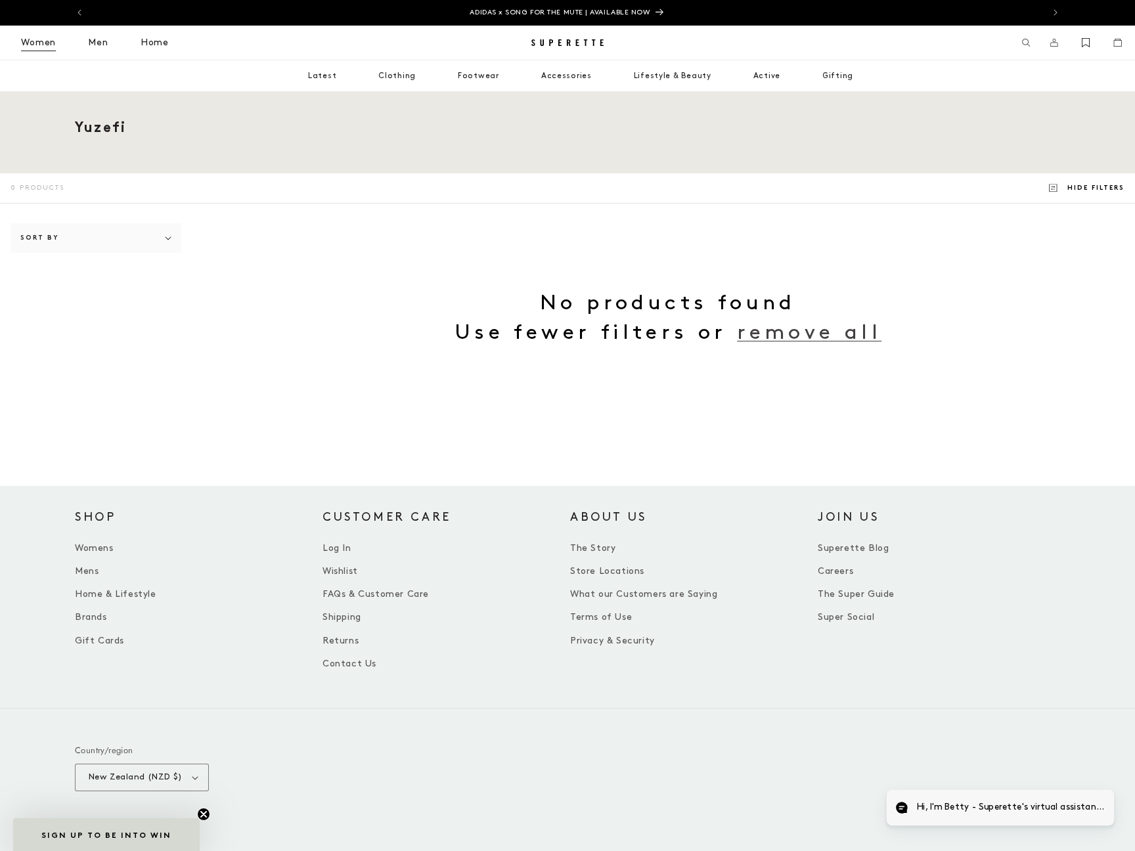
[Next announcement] (1055, 12)
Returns (341, 640)
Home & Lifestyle (115, 594)
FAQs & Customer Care (376, 594)
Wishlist (340, 571)
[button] (1026, 43)
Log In (337, 548)
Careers (835, 571)
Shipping (342, 617)
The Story (592, 548)
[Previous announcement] (79, 12)
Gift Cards (99, 640)
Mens (87, 571)
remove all (809, 332)
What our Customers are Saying (643, 594)
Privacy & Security (612, 640)
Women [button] (38, 42)
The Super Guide (856, 594)
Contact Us (349, 663)
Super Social (846, 617)
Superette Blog (853, 548)
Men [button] (98, 42)
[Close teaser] (203, 814)
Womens (94, 548)
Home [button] (155, 42)
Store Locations (607, 571)
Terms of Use (601, 617)
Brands (91, 617)
